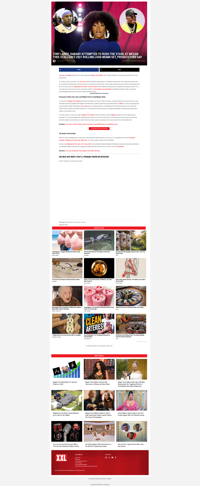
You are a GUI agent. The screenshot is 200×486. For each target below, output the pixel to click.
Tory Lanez (62, 75)
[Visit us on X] (109, 457)
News (66, 224)
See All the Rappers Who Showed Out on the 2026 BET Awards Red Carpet (98, 445)
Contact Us (78, 457)
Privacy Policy (78, 462)
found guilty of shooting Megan (103, 89)
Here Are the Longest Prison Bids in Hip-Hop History (131, 445)
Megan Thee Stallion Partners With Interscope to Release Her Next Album (97, 383)
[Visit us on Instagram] (106, 457)
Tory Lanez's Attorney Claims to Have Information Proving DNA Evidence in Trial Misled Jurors (92, 124)
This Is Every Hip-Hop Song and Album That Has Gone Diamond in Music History (66, 445)
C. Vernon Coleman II (60, 61)
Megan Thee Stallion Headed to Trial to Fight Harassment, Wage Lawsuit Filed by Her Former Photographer (98, 415)
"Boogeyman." (121, 146)
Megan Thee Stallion (97, 75)
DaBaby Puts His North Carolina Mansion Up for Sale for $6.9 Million (66, 414)
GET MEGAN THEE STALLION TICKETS (99, 128)
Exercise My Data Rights (81, 464)
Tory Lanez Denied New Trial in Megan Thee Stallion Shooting (83, 151)
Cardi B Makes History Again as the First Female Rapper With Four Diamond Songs (131, 414)
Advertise (77, 459)
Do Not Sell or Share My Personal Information (86, 466)
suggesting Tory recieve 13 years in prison (85, 86)
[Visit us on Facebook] (116, 457)
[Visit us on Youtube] (113, 457)
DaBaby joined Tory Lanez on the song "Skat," (78, 144)
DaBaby (70, 75)
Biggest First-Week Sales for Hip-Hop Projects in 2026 (65, 383)
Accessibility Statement (81, 461)
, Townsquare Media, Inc (69, 470)
